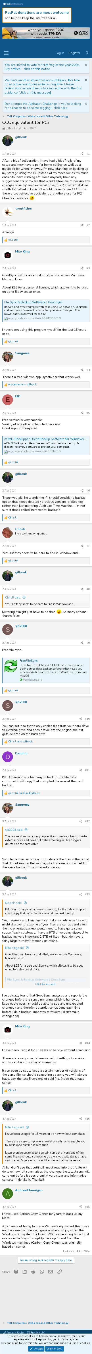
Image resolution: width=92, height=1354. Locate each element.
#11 (87, 770)
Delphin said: (13, 903)
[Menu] (6, 53)
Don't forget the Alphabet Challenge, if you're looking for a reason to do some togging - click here (43, 106)
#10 (87, 719)
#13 (87, 894)
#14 (87, 1043)
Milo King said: (14, 948)
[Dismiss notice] (85, 65)
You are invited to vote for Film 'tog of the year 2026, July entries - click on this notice (42, 67)
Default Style (15, 1333)
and (22, 384)
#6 (88, 490)
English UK (37, 1333)
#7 (88, 546)
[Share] (82, 154)
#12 (87, 821)
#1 (88, 154)
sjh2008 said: (14, 830)
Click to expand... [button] (46, 984)
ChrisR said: (13, 598)
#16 (87, 1207)
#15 (87, 1119)
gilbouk (11, 128)
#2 (88, 225)
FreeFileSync (29, 661)
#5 (88, 413)
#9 (88, 643)
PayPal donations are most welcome (37, 12)
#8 (88, 589)
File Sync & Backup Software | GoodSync (33, 302)
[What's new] (87, 53)
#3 (88, 268)
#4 (88, 370)
